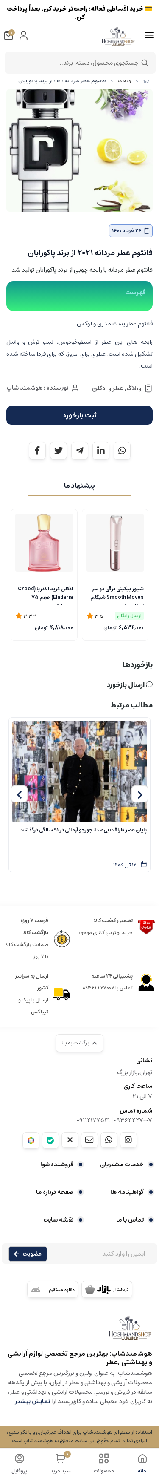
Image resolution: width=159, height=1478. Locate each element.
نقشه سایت (58, 1220)
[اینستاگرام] (128, 1139)
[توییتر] (69, 1139)
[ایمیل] (89, 1139)
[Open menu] (149, 35)
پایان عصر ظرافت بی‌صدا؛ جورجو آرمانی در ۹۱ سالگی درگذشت (83, 829)
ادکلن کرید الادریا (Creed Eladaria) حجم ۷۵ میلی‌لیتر (45, 595)
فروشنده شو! (56, 1164)
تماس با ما (130, 1220)
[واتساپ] (108, 1139)
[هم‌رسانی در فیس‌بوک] (37, 451)
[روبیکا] (30, 1140)
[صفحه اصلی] (146, 80)
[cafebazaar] (106, 1289)
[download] (52, 1289)
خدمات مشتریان (122, 1164)
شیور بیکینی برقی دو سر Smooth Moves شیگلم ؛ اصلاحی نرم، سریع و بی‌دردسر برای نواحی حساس (116, 595)
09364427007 (133, 1120)
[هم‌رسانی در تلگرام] (79, 451)
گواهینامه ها (127, 1192)
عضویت (32, 1254)
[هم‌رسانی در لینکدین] (100, 451)
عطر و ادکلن (107, 388)
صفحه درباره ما (54, 1192)
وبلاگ (124, 80)
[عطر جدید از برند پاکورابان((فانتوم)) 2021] (79, 1332)
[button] (139, 793)
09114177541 (93, 1120)
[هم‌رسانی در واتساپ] (122, 451)
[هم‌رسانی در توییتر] (58, 451)
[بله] (50, 1140)
